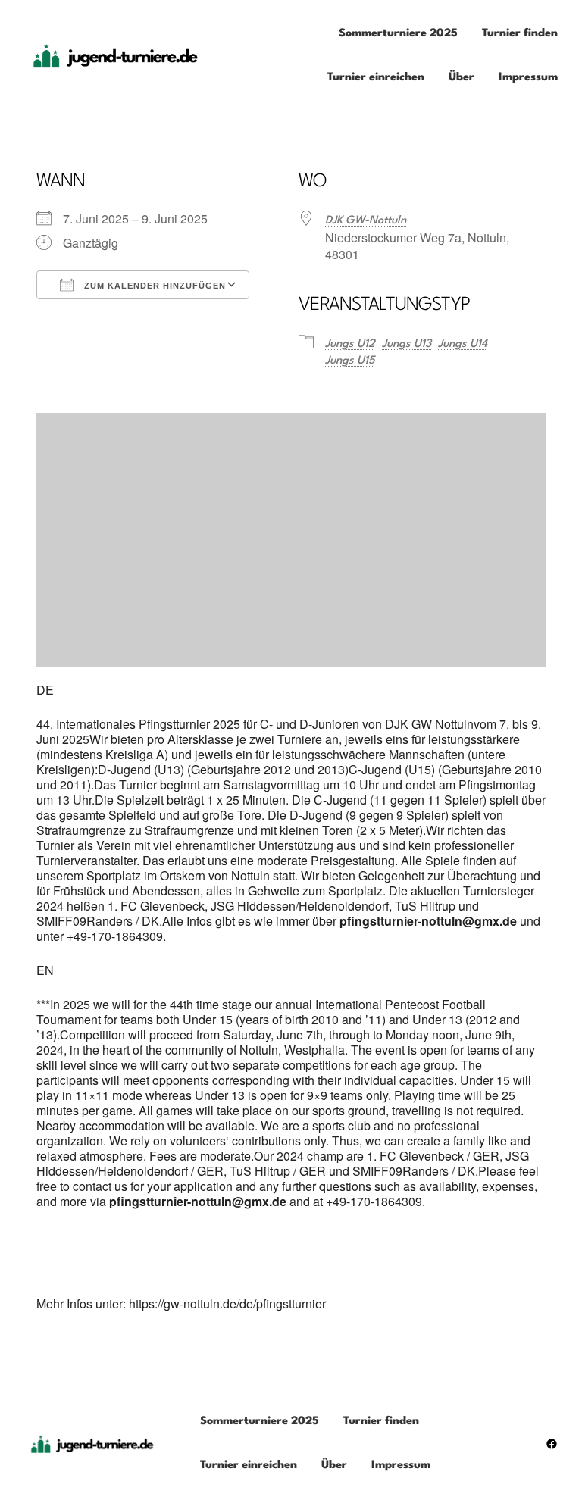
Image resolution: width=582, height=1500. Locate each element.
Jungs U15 (350, 361)
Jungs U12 (350, 344)
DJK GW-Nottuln (365, 221)
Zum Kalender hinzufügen (153, 285)
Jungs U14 (462, 344)
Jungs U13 (406, 344)
